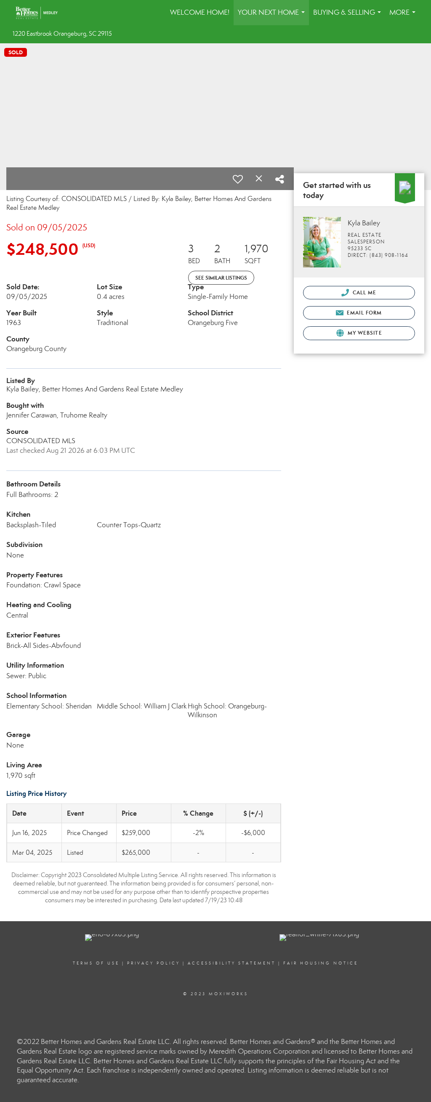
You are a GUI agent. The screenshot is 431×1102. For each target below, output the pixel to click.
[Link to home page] (40, 12)
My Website (364, 333)
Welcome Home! (199, 12)
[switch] (237, 179)
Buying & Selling (348, 16)
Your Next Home (273, 16)
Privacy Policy (153, 963)
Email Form (363, 312)
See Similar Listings (221, 278)
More (404, 16)
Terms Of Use (96, 963)
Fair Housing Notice (320, 963)
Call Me (364, 292)
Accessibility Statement (232, 963)
